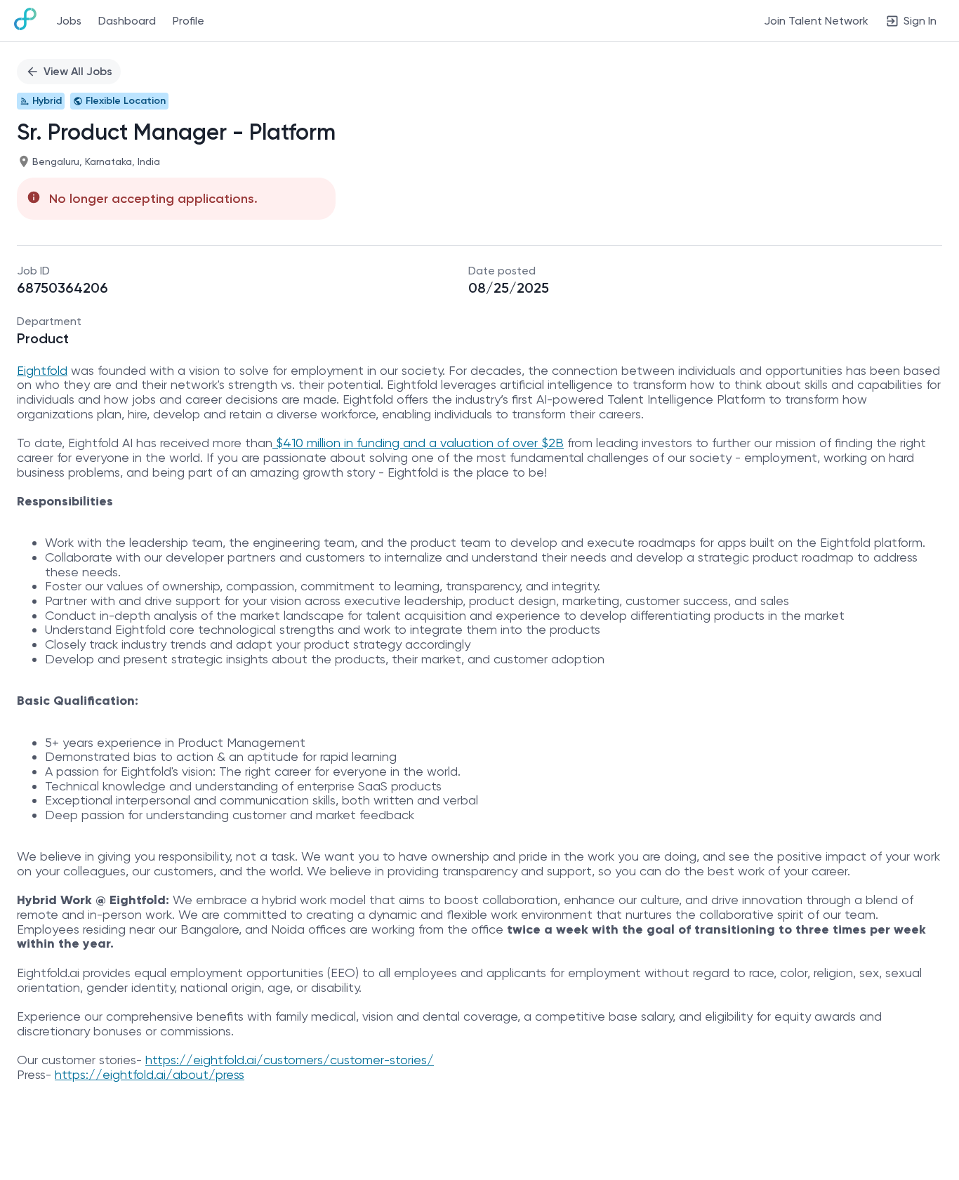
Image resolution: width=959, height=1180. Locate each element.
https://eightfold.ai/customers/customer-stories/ (289, 1059)
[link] (25, 20)
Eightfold (42, 370)
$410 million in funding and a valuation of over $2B (418, 442)
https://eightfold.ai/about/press (149, 1074)
